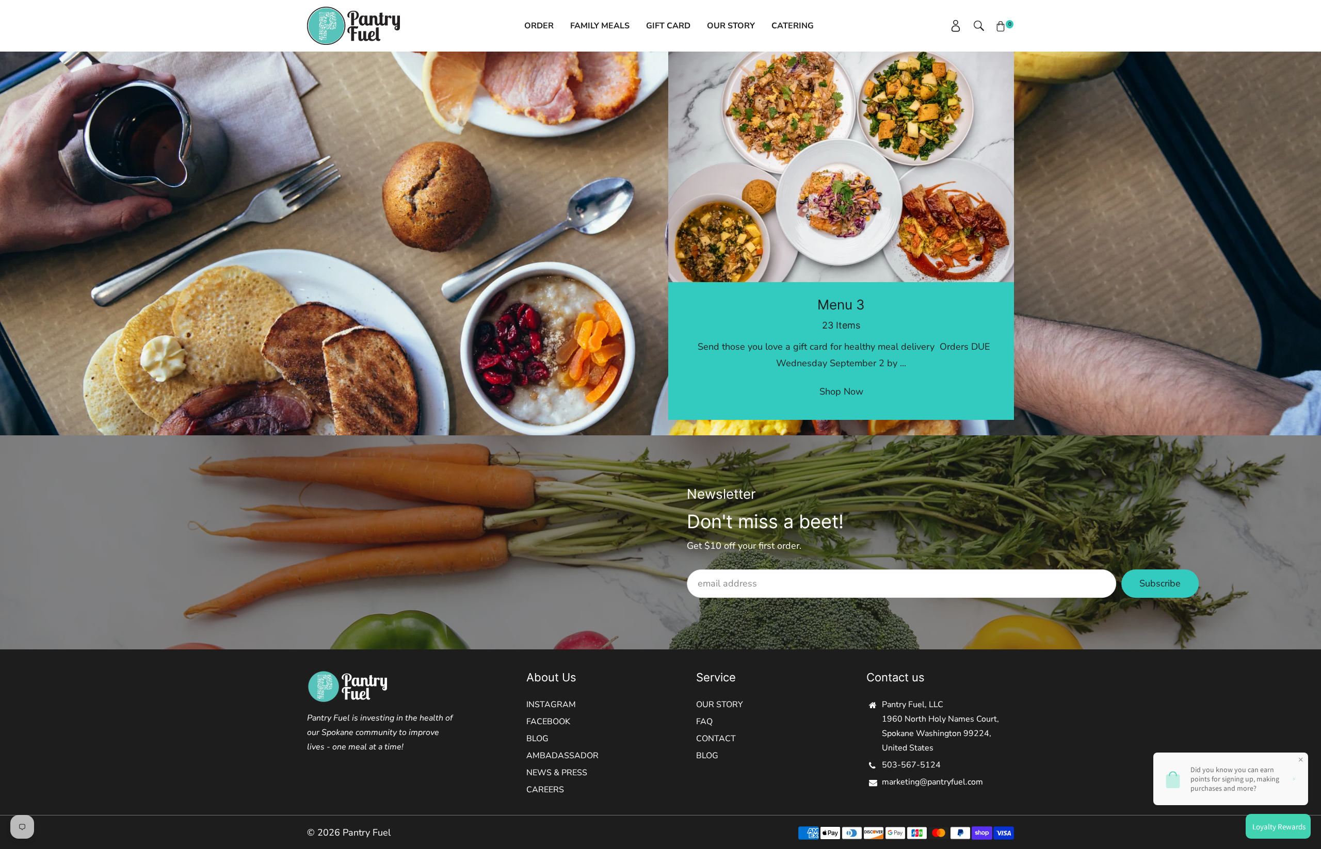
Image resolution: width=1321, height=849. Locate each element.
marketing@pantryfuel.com (932, 782)
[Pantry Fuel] (353, 25)
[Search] (973, 26)
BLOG (537, 738)
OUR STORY (719, 704)
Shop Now (841, 391)
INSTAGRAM (551, 704)
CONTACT (716, 738)
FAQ (704, 721)
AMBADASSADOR (562, 755)
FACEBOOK (548, 721)
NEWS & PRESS (556, 772)
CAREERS (545, 789)
